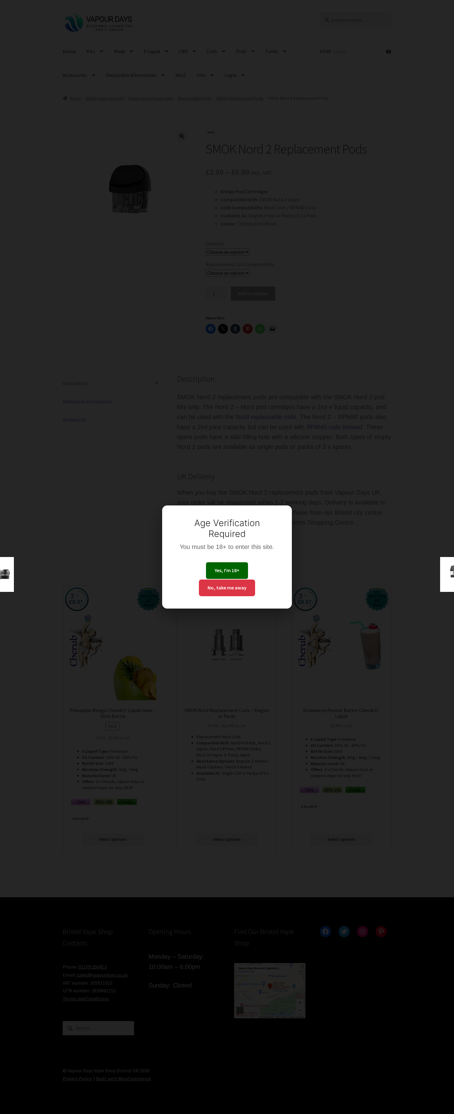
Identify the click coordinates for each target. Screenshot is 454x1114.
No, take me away (227, 587)
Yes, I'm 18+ (227, 570)
